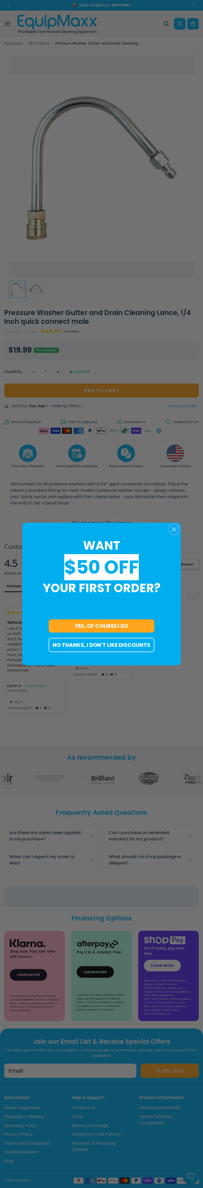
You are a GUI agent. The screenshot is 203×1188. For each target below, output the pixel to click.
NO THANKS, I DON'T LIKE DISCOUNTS (101, 645)
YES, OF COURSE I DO (101, 626)
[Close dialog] (174, 529)
